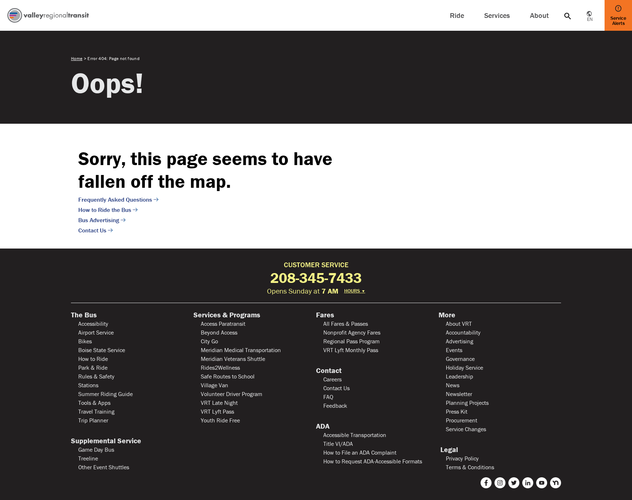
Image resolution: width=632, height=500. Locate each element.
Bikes (85, 341)
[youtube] (541, 482)
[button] (567, 15)
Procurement (461, 420)
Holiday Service (464, 367)
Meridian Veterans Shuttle (233, 358)
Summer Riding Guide (105, 394)
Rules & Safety (96, 376)
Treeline (88, 458)
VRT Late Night (219, 402)
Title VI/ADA (338, 443)
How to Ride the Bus (104, 209)
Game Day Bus (96, 449)
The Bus (84, 314)
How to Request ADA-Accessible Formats (372, 461)
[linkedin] (527, 482)
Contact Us (92, 230)
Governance (460, 358)
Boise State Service (101, 350)
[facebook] (486, 482)
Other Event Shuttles (103, 467)
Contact (329, 370)
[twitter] (513, 482)
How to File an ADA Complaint (359, 452)
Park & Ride (93, 367)
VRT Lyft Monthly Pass (350, 350)
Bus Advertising (98, 220)
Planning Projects (467, 402)
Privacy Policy (462, 458)
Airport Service (96, 332)
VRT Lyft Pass (217, 411)
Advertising (459, 341)
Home (76, 58)
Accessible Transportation (354, 435)
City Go (209, 341)
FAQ (328, 396)
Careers (332, 379)
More (447, 314)
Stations (88, 385)
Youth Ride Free (220, 420)
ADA (323, 426)
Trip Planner (93, 420)
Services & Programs (226, 314)
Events (454, 350)
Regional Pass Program (351, 341)
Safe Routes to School (228, 376)
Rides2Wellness (220, 367)
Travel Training (96, 411)
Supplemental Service (106, 440)
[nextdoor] (555, 482)
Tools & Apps (94, 402)
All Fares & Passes (345, 323)
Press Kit (456, 411)
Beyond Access (219, 332)
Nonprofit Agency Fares (351, 332)
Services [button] (497, 15)
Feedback (335, 405)
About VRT (459, 323)
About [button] (539, 15)
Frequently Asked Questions (115, 199)
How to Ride (93, 358)
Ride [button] (457, 15)
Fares (325, 314)
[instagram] (499, 482)
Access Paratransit (223, 323)
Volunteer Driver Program (231, 394)
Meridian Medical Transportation (241, 350)
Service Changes (466, 429)
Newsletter (459, 394)
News (452, 385)
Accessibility (93, 323)
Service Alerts (618, 20)
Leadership (459, 376)
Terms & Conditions (470, 467)
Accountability (463, 332)
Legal (448, 449)
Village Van (214, 385)
